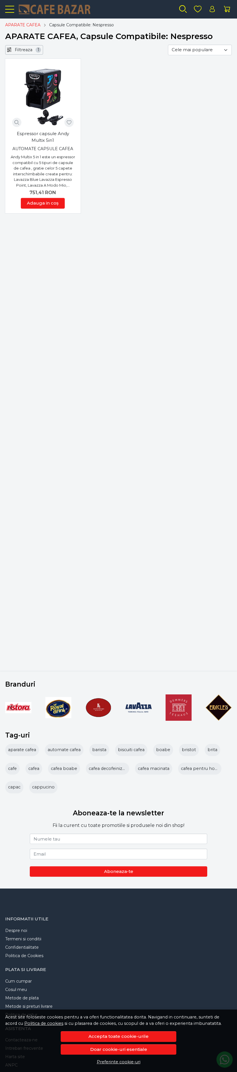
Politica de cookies (43, 1023)
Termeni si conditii (23, 939)
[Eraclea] (218, 718)
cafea (33, 768)
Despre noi (16, 930)
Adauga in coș (43, 203)
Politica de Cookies (24, 955)
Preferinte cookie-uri (118, 1061)
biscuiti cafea (131, 749)
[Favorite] (198, 9)
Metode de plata (22, 998)
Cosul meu (16, 989)
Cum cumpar (18, 981)
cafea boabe (64, 768)
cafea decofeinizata (109, 768)
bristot (189, 749)
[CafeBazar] (58, 9)
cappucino (43, 787)
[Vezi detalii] (16, 122)
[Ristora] (18, 718)
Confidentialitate (22, 947)
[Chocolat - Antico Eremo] (98, 718)
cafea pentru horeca (202, 768)
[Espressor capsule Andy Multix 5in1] (43, 96)
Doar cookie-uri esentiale (118, 1049)
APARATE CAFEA (22, 24)
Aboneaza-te (118, 871)
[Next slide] (226, 708)
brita (212, 749)
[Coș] (227, 9)
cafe (12, 768)
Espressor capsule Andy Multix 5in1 (43, 137)
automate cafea (64, 749)
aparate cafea (22, 749)
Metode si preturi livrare (29, 1006)
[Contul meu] (212, 9)
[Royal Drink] (58, 718)
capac (14, 787)
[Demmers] (179, 718)
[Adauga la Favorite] (69, 122)
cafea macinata (153, 768)
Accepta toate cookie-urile (118, 1036)
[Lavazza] (138, 718)
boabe (163, 749)
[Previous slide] (11, 708)
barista (99, 749)
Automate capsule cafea (42, 148)
